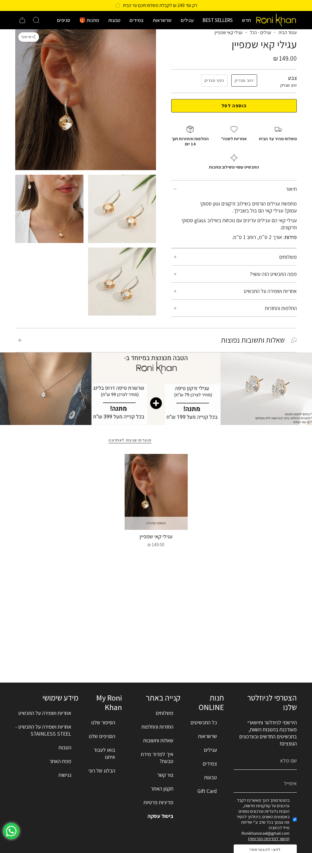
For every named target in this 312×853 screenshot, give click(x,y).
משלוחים (288, 256)
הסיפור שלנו (103, 722)
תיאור (291, 188)
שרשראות (207, 736)
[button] (246, 20)
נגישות (64, 774)
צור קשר (165, 774)
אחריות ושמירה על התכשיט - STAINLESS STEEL (43, 730)
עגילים (210, 749)
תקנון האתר (162, 788)
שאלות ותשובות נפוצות (253, 340)
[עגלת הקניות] (22, 20)
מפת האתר (60, 761)
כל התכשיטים (203, 722)
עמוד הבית (287, 32)
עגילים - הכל (260, 32)
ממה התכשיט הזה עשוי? (273, 273)
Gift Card (207, 790)
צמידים (210, 763)
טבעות (210, 777)
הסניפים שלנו (102, 736)
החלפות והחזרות (281, 308)
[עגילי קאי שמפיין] (156, 492)
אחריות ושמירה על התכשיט (270, 290)
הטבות (64, 747)
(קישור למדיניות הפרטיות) (268, 838)
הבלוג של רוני (101, 770)
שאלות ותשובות (158, 740)
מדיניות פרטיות (158, 802)
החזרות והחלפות (157, 726)
